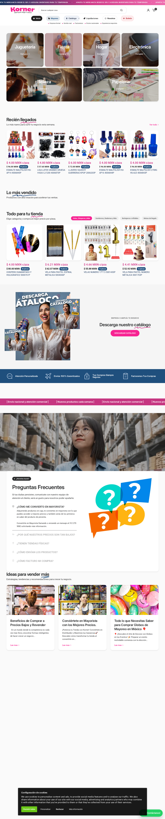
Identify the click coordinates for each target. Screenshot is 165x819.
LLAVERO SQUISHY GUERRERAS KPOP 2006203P (82, 171)
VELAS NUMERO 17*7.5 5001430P (99, 272)
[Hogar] (101, 50)
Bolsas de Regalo (150, 218)
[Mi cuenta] (148, 10)
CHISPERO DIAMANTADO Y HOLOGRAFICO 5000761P (18, 273)
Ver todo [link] (153, 125)
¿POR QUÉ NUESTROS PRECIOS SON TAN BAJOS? (46, 534)
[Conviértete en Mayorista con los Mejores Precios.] (82, 600)
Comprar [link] (24, 54)
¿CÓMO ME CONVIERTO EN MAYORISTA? (40, 506)
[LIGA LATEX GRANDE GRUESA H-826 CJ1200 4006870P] (51, 144)
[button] (125, 333)
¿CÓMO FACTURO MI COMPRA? (35, 561)
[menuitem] (36, 18)
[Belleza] (44, 84)
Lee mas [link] (14, 645)
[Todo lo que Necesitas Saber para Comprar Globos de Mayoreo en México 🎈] (134, 600)
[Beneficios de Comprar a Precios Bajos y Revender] (30, 600)
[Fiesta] (63, 50)
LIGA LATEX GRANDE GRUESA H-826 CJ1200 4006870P (51, 171)
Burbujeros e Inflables (130, 218)
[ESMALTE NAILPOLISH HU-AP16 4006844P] (113, 144)
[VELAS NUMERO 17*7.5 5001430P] (102, 242)
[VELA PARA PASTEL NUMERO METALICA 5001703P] (140, 242)
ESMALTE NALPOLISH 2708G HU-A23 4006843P (143, 171)
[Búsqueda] (121, 10)
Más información (76, 809)
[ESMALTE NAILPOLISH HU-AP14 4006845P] (20, 144)
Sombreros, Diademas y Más (106, 218)
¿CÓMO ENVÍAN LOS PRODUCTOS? (37, 552)
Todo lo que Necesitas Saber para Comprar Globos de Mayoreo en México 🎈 (134, 625)
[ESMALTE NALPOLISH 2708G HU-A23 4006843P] (144, 144)
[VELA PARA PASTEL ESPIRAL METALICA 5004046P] (63, 242)
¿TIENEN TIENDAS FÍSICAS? (33, 543)
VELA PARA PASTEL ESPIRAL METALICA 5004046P (58, 273)
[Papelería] (121, 84)
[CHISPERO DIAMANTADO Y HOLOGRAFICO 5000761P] (24, 242)
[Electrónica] (140, 50)
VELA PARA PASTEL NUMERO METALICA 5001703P (136, 273)
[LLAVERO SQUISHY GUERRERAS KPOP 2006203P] (82, 144)
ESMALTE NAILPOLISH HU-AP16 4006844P (111, 171)
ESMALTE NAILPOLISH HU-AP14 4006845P (18, 171)
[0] (153, 10)
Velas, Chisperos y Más (81, 218)
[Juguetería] (25, 50)
